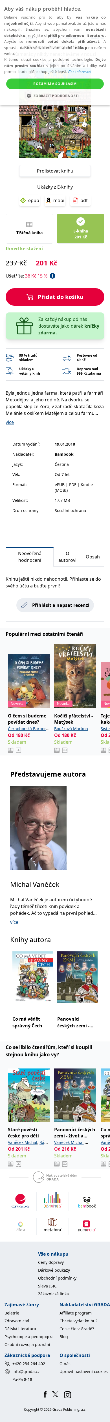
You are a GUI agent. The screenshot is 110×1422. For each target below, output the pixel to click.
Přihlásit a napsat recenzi (60, 605)
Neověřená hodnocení (29, 556)
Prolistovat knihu (55, 171)
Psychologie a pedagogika (29, 1336)
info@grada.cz (26, 1371)
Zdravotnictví (17, 1320)
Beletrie (12, 1313)
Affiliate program (76, 1313)
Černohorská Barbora (28, 728)
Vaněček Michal (22, 1142)
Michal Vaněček (35, 884)
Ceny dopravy (51, 1262)
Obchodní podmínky (57, 1278)
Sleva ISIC (47, 1286)
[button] (55, 96)
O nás (65, 1363)
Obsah (93, 557)
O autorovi (67, 556)
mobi (58, 200)
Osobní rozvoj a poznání (27, 1344)
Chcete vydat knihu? (78, 1320)
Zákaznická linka (53, 1293)
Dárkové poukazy (54, 1270)
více (10, 422)
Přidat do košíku (60, 297)
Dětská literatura (20, 1328)
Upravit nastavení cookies (84, 1371)
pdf (84, 200)
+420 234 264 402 (28, 1363)
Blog (64, 1336)
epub (33, 200)
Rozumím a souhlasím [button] (55, 83)
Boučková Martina (71, 728)
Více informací (79, 71)
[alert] (55, 52)
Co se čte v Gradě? (77, 1328)
